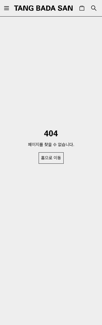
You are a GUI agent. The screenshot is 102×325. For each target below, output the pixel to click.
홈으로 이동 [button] (51, 157)
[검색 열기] (94, 8)
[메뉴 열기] (6, 8)
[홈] (43, 8)
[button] (82, 8)
